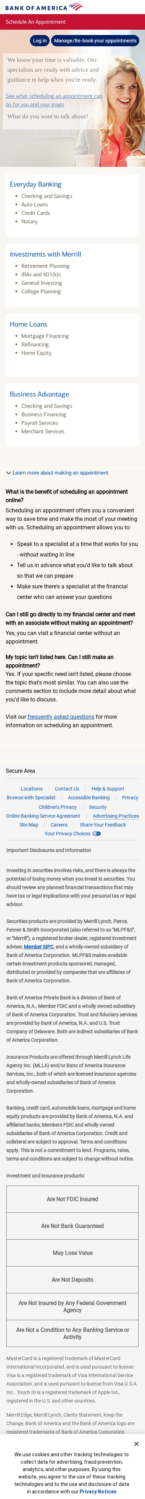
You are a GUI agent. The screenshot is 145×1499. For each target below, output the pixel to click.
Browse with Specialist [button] (31, 797)
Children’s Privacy (58, 807)
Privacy (130, 797)
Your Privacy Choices (67, 833)
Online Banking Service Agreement (43, 815)
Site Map (28, 824)
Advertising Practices (116, 816)
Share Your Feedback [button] (103, 824)
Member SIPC (38, 947)
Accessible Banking (89, 797)
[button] (72, 205)
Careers (59, 824)
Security (98, 807)
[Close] (136, 1444)
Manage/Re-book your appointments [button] (95, 40)
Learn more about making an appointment (59, 472)
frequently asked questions (60, 716)
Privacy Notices (98, 1491)
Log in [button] (40, 40)
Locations (32, 788)
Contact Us (67, 788)
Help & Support (108, 788)
